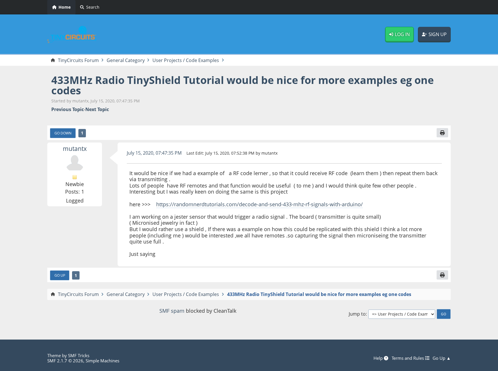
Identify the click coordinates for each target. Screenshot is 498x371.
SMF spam (171, 310)
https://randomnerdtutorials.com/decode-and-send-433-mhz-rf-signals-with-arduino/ (259, 204)
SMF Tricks (78, 355)
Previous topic (67, 109)
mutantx (75, 149)
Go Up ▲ (442, 358)
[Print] (442, 132)
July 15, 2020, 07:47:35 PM (154, 153)
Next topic (97, 109)
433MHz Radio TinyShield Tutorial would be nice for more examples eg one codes (242, 85)
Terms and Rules (408, 358)
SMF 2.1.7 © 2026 (65, 360)
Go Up (59, 275)
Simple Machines (102, 360)
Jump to (357, 314)
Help (378, 358)
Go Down (62, 133)
